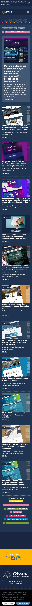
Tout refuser (8, 603)
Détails (6, 99)
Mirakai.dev (11, 2)
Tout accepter (23, 603)
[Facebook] (12, 558)
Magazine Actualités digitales (9, 27)
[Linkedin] (18, 558)
